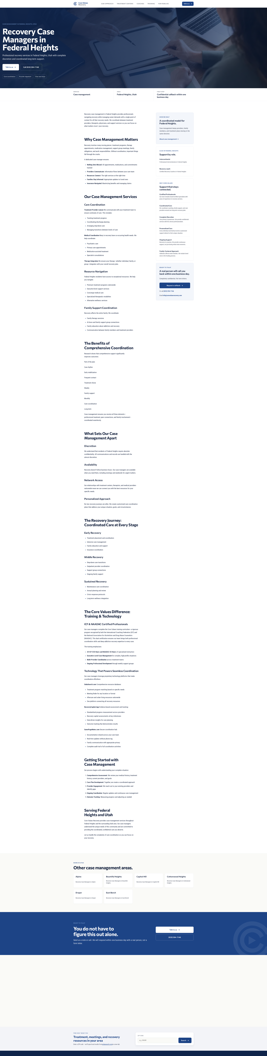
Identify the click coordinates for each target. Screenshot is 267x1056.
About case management (169, 139)
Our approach (107, 3)
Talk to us (188, 3)
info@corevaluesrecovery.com (172, 295)
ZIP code (141, 1035)
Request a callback (175, 285)
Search (185, 1040)
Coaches (140, 3)
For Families (163, 3)
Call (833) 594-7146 (31, 67)
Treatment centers (125, 3)
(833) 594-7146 (169, 291)
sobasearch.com (107, 1044)
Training (151, 3)
